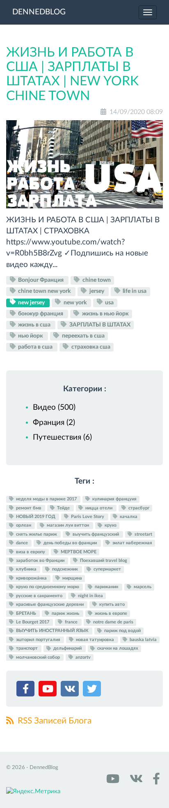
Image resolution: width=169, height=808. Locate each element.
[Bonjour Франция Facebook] (155, 781)
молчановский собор (38, 657)
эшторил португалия (38, 639)
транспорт (27, 648)
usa (109, 302)
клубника (26, 569)
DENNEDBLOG (39, 12)
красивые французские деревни (50, 604)
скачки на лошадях (117, 648)
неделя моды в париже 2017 (46, 499)
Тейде (63, 508)
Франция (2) (54, 423)
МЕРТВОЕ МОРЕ (77, 552)
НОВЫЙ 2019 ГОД (36, 516)
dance (22, 543)
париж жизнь (65, 613)
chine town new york (44, 291)
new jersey (31, 302)
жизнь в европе (110, 613)
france (71, 622)
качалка (128, 516)
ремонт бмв (29, 508)
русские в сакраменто (39, 595)
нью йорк (30, 336)
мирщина (71, 578)
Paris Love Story (87, 516)
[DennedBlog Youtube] (111, 781)
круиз (109, 525)
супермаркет (106, 569)
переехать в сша (83, 336)
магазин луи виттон (68, 525)
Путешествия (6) (62, 437)
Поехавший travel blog (103, 560)
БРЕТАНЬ (26, 613)
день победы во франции (70, 543)
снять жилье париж (36, 534)
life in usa (133, 291)
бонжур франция (40, 314)
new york (75, 302)
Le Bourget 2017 (32, 622)
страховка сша (90, 347)
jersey (96, 291)
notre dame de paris (112, 622)
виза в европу (30, 552)
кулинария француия (114, 499)
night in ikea (90, 595)
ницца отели (99, 508)
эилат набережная (131, 543)
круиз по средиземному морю (47, 587)
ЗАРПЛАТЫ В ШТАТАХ (99, 325)
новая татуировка (95, 639)
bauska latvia (142, 639)
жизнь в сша (34, 325)
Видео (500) (54, 407)
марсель (141, 587)
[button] (26, 690)
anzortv (82, 657)
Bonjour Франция (41, 280)
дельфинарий (67, 648)
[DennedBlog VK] (134, 781)
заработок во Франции (40, 560)
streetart (142, 534)
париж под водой (122, 631)
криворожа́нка (31, 578)
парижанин (106, 587)
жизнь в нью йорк (105, 314)
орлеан (23, 525)
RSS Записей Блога (53, 721)
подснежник (65, 569)
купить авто (111, 604)
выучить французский (95, 534)
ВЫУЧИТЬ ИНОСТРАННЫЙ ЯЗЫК (52, 631)
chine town (96, 280)
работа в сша (35, 347)
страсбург (138, 508)
